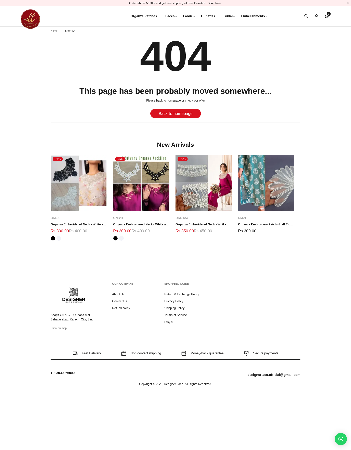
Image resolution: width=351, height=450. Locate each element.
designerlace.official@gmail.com (273, 375)
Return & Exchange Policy (181, 294)
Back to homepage (176, 113)
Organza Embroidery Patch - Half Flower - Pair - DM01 (266, 224)
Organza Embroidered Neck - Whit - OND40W (204, 224)
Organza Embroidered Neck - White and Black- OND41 (141, 224)
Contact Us (119, 301)
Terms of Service (175, 315)
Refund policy (121, 308)
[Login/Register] (316, 16)
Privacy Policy (173, 301)
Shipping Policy (174, 308)
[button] (341, 439)
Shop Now (214, 3)
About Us (118, 294)
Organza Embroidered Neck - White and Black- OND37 (79, 224)
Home (54, 30)
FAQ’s (168, 321)
